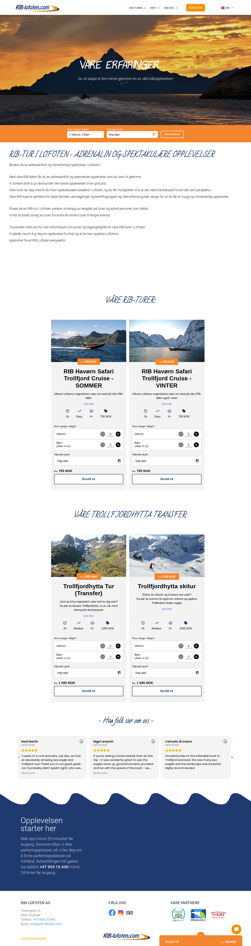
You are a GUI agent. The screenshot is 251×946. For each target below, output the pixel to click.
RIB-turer (135, 7)
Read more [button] (30, 773)
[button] (232, 757)
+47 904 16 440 (44, 919)
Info (153, 7)
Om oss (169, 7)
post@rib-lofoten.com (46, 924)
